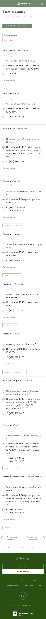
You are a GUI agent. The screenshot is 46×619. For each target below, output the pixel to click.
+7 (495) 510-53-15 (15, 116)
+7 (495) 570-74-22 (15, 357)
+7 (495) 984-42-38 (15, 260)
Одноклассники (11, 585)
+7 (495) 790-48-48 (15, 512)
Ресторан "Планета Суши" (15, 50)
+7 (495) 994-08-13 (15, 413)
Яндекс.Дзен (28, 585)
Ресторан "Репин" (11, 93)
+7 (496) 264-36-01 (15, 461)
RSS (39, 585)
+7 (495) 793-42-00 (15, 73)
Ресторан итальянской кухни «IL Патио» (22, 476)
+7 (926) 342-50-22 (15, 161)
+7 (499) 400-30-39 (15, 509)
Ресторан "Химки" (11, 333)
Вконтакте (25, 581)
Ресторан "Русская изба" (15, 128)
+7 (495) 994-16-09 (15, 457)
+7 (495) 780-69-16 (15, 310)
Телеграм (12, 581)
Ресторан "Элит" (10, 425)
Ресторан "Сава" (11, 180)
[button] (11, 35)
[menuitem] (12, 580)
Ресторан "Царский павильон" (17, 380)
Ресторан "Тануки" (11, 233)
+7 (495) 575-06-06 (15, 207)
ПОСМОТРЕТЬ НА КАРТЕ (17, 26)
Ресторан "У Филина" (13, 283)
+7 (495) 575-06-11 (15, 210)
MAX (36, 581)
